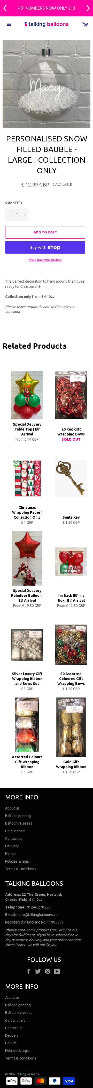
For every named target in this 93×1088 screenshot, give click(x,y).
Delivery (12, 846)
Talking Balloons (27, 1074)
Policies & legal (17, 861)
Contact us (13, 838)
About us (12, 808)
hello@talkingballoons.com (38, 915)
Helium (10, 853)
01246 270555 (38, 907)
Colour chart (15, 831)
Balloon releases (18, 823)
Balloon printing (18, 816)
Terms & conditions (20, 869)
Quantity (13, 202)
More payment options (45, 259)
